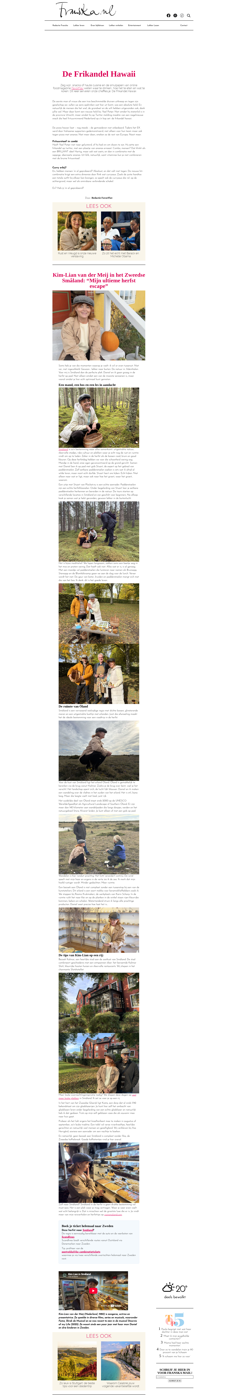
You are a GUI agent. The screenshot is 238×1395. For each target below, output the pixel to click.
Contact (183, 25)
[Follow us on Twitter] (183, 16)
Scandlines (68, 1237)
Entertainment (134, 25)
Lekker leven (78, 25)
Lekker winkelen (116, 25)
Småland (63, 449)
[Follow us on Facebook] (170, 16)
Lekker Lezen (153, 25)
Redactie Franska (60, 25)
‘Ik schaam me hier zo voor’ (176, 1356)
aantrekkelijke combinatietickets (81, 1252)
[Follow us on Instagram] (176, 16)
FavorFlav (77, 88)
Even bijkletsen (97, 25)
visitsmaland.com (113, 1214)
